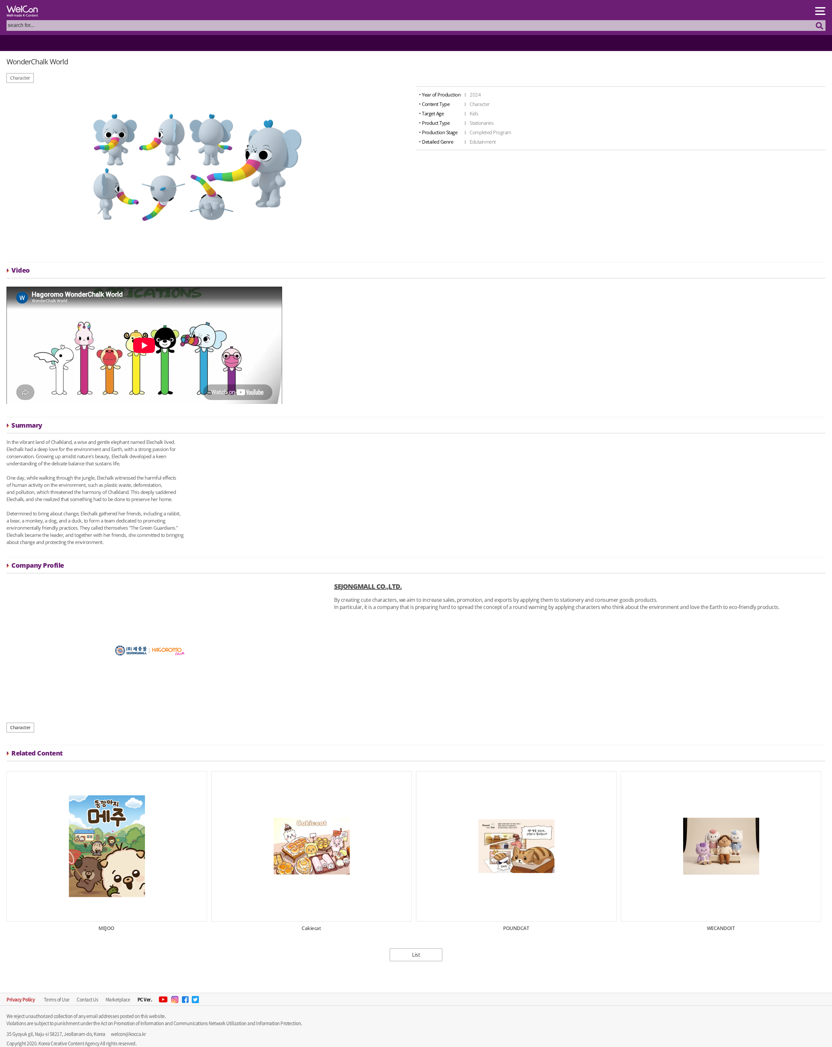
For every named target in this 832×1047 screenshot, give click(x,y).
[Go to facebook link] (185, 999)
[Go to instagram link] (174, 999)
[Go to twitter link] (195, 999)
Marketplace (118, 999)
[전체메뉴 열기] (820, 11)
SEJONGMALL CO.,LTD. (368, 586)
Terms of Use (57, 999)
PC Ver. (144, 999)
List (416, 954)
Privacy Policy (20, 999)
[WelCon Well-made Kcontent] (24, 12)
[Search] (820, 25)
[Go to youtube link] (163, 999)
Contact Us (87, 999)
